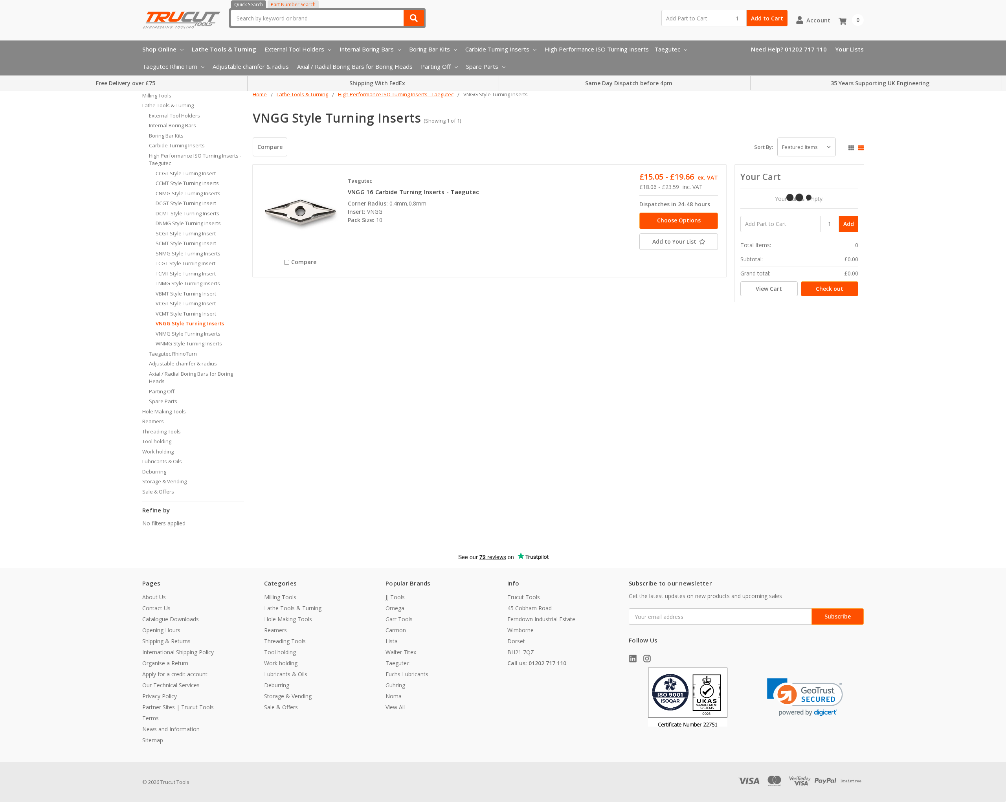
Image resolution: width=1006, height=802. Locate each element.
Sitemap (152, 740)
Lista (392, 641)
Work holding (158, 451)
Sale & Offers (158, 491)
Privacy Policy (159, 696)
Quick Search (248, 4)
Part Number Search (293, 4)
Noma (394, 696)
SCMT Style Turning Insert (186, 243)
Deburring (154, 471)
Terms (150, 718)
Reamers (153, 421)
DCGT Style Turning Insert (186, 203)
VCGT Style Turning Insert (186, 303)
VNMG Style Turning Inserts (188, 333)
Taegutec (397, 663)
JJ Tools (395, 597)
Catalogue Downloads (170, 619)
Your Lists (849, 49)
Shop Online (159, 49)
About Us (154, 597)
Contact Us (156, 608)
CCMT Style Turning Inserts (187, 183)
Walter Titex (401, 652)
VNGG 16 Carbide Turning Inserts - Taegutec (413, 192)
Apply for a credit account (174, 674)
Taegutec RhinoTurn (169, 66)
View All (395, 707)
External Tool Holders (294, 49)
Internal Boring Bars (367, 49)
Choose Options (679, 220)
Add (848, 224)
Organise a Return (165, 663)
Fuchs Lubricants (407, 674)
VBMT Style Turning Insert (186, 293)
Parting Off (436, 66)
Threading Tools (161, 431)
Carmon (396, 630)
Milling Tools (156, 95)
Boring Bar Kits (429, 49)
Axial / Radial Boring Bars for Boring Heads (355, 66)
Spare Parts (482, 66)
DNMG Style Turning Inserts (188, 223)
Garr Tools (399, 619)
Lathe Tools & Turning (224, 49)
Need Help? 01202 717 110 (789, 49)
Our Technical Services (171, 685)
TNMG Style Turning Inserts (188, 283)
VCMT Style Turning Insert (186, 313)
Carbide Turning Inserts (497, 49)
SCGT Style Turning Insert (186, 233)
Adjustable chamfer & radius (251, 66)
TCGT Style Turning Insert (185, 263)
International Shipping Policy (178, 652)
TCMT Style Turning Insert (186, 273)
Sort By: (763, 146)
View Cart (769, 288)
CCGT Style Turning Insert (186, 173)
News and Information (171, 729)
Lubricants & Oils (162, 461)
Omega (395, 608)
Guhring (395, 685)
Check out (829, 288)
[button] (805, 697)
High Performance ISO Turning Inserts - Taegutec (612, 49)
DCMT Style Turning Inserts (187, 213)
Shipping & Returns (166, 641)
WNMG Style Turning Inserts (189, 343)
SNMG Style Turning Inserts (188, 253)
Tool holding (156, 441)
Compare (270, 146)
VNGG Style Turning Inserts (190, 323)
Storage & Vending (164, 481)
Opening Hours (161, 630)
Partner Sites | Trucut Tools (178, 707)
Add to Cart (767, 18)
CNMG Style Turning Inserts (188, 193)
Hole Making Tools (164, 411)
